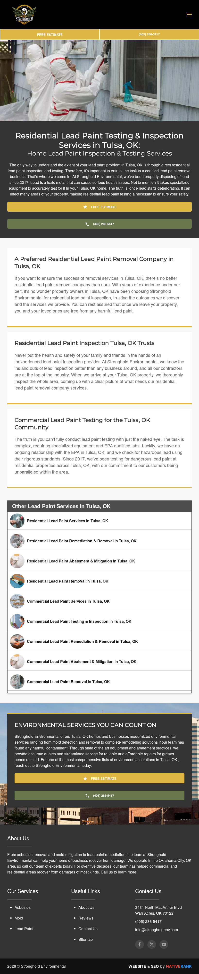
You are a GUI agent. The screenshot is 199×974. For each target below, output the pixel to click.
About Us (86, 907)
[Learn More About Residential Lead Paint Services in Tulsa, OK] (99, 521)
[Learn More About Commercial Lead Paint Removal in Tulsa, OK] (99, 681)
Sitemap (85, 939)
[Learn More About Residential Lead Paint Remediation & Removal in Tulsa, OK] (99, 541)
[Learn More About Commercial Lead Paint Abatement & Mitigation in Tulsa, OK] (99, 661)
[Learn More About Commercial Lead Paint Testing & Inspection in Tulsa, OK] (99, 621)
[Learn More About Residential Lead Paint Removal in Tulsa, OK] (99, 581)
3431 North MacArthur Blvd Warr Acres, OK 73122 (158, 910)
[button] (189, 14)
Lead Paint (24, 928)
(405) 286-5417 (148, 921)
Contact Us (88, 928)
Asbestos (23, 907)
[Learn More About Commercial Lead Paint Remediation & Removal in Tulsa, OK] (99, 641)
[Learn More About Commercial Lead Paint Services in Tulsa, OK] (99, 601)
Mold (19, 918)
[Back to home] (24, 14)
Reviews (85, 918)
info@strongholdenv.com (156, 929)
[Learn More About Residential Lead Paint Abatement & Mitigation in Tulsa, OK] (99, 561)
